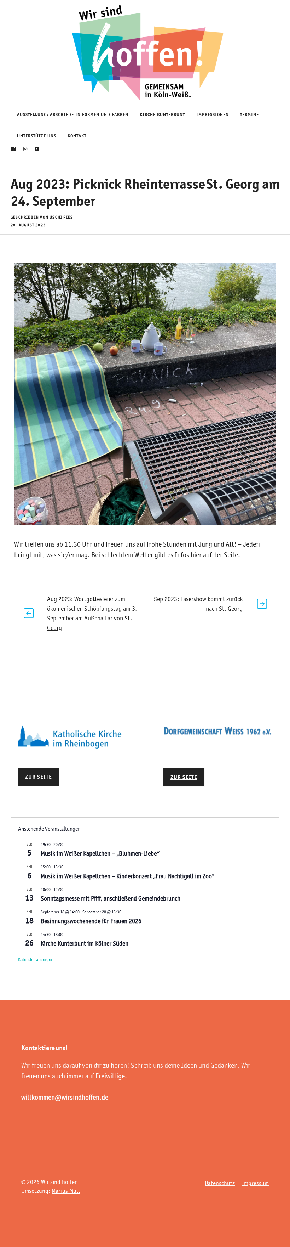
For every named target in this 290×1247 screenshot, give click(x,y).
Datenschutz (220, 1182)
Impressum (255, 1182)
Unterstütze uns (36, 136)
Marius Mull (66, 1190)
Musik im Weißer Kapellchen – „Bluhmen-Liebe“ (100, 853)
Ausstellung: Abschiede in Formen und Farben (72, 114)
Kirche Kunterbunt (162, 114)
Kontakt (77, 136)
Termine (249, 114)
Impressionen (212, 114)
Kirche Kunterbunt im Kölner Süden (84, 943)
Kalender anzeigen (35, 959)
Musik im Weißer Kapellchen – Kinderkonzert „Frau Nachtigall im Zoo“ (127, 876)
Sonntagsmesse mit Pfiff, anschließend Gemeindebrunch (110, 898)
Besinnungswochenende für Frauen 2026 (91, 921)
